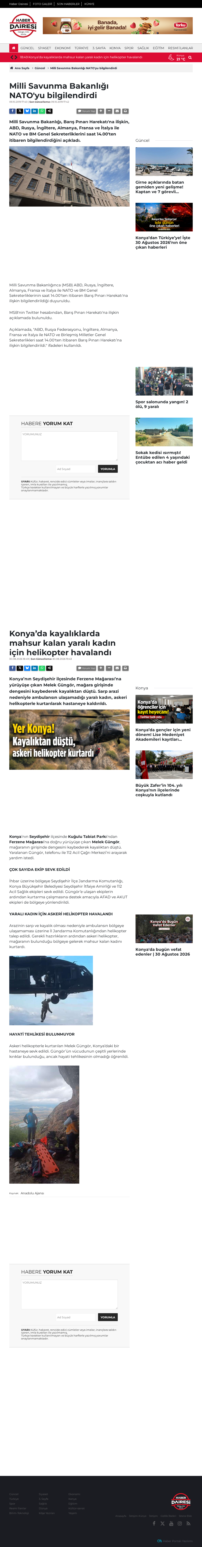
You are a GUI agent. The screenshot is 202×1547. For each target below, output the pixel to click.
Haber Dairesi (18, 4)
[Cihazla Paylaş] (49, 111)
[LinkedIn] (34, 111)
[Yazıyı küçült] (109, 111)
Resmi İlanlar (180, 48)
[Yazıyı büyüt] (101, 111)
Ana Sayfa (21, 68)
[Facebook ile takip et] (154, 1523)
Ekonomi (63, 48)
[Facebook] (12, 111)
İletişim (153, 1515)
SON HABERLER (68, 4)
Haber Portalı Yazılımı (178, 1541)
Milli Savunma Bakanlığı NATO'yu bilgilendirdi (83, 68)
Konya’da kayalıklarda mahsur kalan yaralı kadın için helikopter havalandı (85, 57)
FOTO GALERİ (42, 4)
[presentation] (11, 57)
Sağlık (143, 48)
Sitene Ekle (185, 1515)
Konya (115, 48)
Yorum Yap (88, 111)
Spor (129, 48)
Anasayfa (120, 1515)
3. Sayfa (99, 48)
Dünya (43, 1508)
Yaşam (72, 1513)
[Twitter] (20, 111)
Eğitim (158, 48)
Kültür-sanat (76, 1508)
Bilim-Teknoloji (19, 1513)
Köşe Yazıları (47, 1513)
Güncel (27, 48)
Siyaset (44, 48)
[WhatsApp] (42, 111)
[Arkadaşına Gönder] (117, 111)
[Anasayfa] (13, 48)
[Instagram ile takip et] (180, 1523)
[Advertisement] (69, 237)
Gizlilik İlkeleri (168, 1515)
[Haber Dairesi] (23, 25)
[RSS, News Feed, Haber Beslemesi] (188, 1523)
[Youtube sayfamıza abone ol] (171, 1523)
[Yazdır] (125, 111)
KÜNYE (89, 4)
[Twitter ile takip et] (162, 1523)
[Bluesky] (27, 111)
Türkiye (82, 48)
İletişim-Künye (137, 1515)
